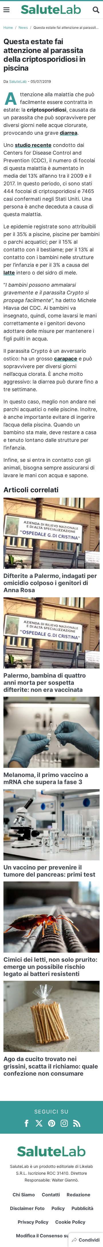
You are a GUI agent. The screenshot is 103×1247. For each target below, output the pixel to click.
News (23, 27)
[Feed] (76, 1123)
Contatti (51, 1194)
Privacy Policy (33, 1222)
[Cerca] (96, 9)
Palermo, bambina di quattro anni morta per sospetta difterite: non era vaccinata (44, 682)
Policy (58, 1208)
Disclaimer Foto (27, 1208)
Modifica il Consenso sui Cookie (51, 1235)
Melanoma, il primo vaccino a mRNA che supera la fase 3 (45, 778)
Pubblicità (82, 1208)
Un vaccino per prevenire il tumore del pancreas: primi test (49, 871)
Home (8, 27)
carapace (65, 359)
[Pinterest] (51, 1123)
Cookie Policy (70, 1222)
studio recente (33, 145)
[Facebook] (26, 1123)
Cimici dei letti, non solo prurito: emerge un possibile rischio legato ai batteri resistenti (50, 966)
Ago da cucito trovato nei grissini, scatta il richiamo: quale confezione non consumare (50, 1066)
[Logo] (51, 10)
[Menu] (6, 10)
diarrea (68, 133)
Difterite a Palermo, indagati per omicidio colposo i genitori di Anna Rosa (50, 583)
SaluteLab (18, 81)
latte (9, 273)
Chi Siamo (24, 1194)
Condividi (89, 1240)
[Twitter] (39, 1123)
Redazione (78, 1194)
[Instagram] (64, 1123)
